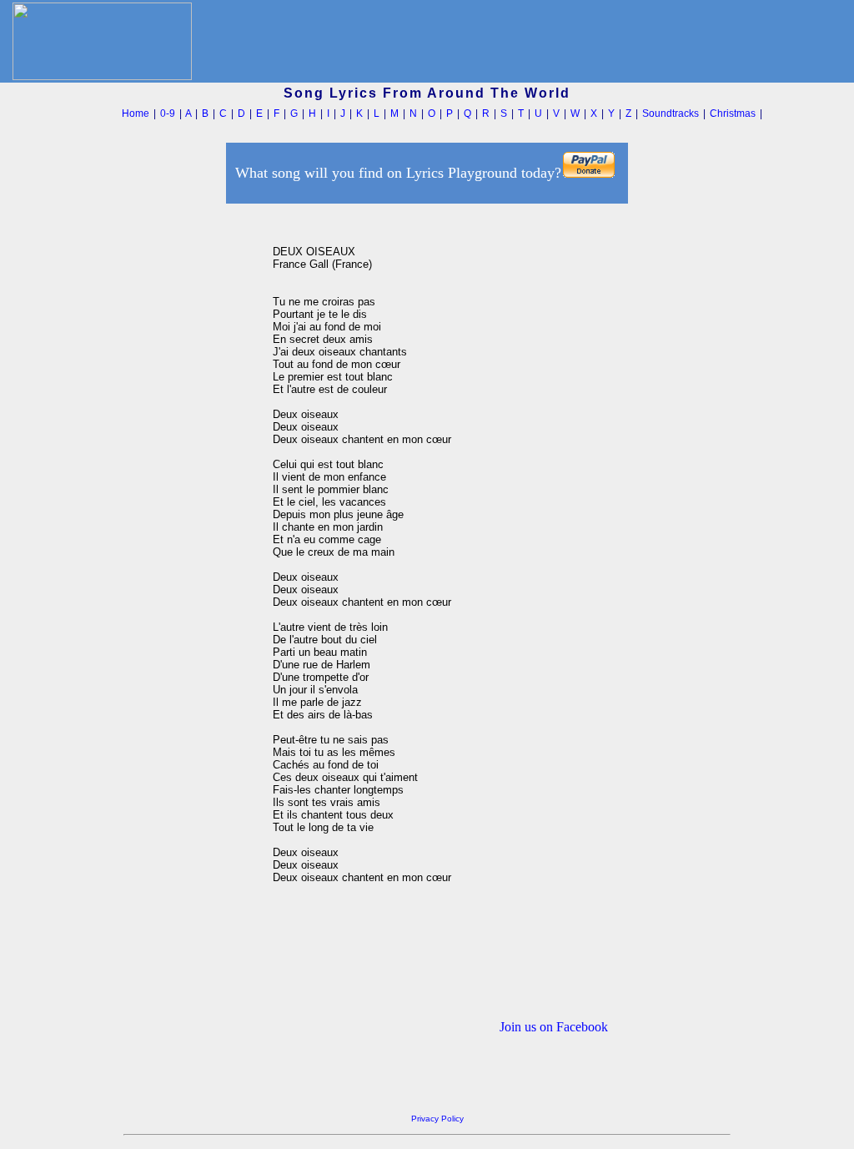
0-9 (167, 113)
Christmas (733, 113)
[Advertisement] (192, 458)
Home (135, 113)
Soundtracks (670, 113)
